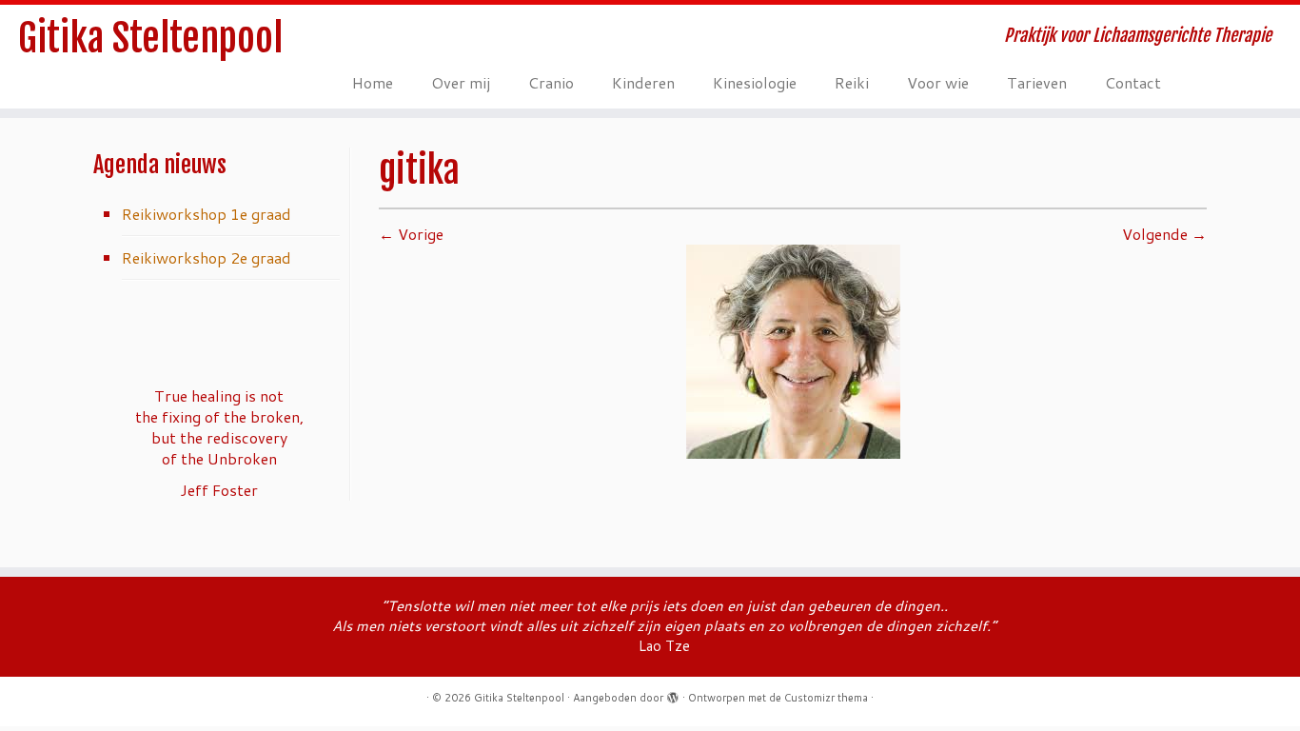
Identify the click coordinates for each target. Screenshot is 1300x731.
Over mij (460, 82)
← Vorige (411, 234)
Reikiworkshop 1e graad (206, 214)
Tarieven (1037, 82)
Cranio (551, 82)
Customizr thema (826, 697)
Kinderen (643, 82)
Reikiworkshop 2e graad (206, 257)
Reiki (852, 82)
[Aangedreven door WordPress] (673, 694)
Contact (1133, 82)
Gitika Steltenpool (150, 38)
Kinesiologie (755, 82)
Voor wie (938, 82)
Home (372, 82)
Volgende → (1164, 234)
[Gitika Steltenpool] (793, 350)
